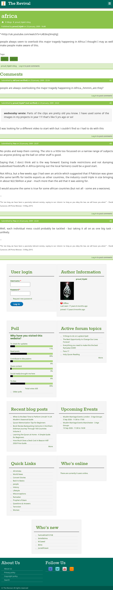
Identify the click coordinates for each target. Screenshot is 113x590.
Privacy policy (9, 572)
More (100, 357)
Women (16, 510)
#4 (111, 221)
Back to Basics (18, 480)
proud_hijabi (18, 26)
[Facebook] (50, 569)
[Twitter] (57, 569)
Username (15, 281)
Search (7, 580)
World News (18, 474)
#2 (111, 103)
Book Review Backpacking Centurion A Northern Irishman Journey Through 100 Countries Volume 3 (33, 429)
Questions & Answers (21, 503)
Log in (21, 66)
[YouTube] (64, 569)
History (16, 487)
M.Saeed (41, 541)
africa (13, 59)
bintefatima (43, 538)
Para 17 (66, 351)
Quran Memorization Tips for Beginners (29, 422)
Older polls (17, 391)
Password (15, 289)
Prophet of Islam (20, 500)
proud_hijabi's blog (23, 22)
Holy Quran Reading (71, 354)
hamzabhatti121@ (45, 535)
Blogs (9, 22)
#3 (111, 143)
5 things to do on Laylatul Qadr (75, 336)
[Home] (3, 3)
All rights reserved (20, 588)
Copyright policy (11, 576)
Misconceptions (19, 493)
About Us (8, 568)
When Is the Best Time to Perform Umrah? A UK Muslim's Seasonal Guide (32, 418)
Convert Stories (19, 477)
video (4, 59)
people (16, 484)
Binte (40, 545)
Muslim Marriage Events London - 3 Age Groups (82, 416)
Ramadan (17, 497)
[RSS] (71, 569)
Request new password (22, 298)
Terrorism (17, 506)
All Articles (17, 471)
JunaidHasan (43, 548)
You (14, 143)
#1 (111, 80)
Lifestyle (16, 490)
